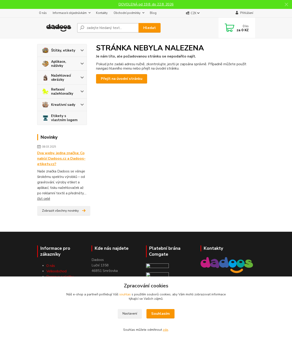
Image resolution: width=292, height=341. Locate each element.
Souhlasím (160, 313)
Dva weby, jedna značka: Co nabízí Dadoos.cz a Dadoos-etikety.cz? (61, 159)
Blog (153, 13)
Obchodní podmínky (127, 13)
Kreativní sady (63, 104)
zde (165, 330)
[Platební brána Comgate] (157, 265)
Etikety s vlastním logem (64, 118)
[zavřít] (286, 4)
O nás (43, 13)
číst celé (43, 198)
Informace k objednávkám (70, 13)
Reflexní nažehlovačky (62, 91)
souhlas (125, 294)
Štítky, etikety (63, 50)
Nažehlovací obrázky (61, 77)
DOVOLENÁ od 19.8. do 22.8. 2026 (146, 4)
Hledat (149, 27)
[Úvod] (55, 28)
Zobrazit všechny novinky (60, 210)
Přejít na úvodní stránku (121, 78)
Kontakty (102, 13)
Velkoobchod (56, 271)
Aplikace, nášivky (58, 63)
